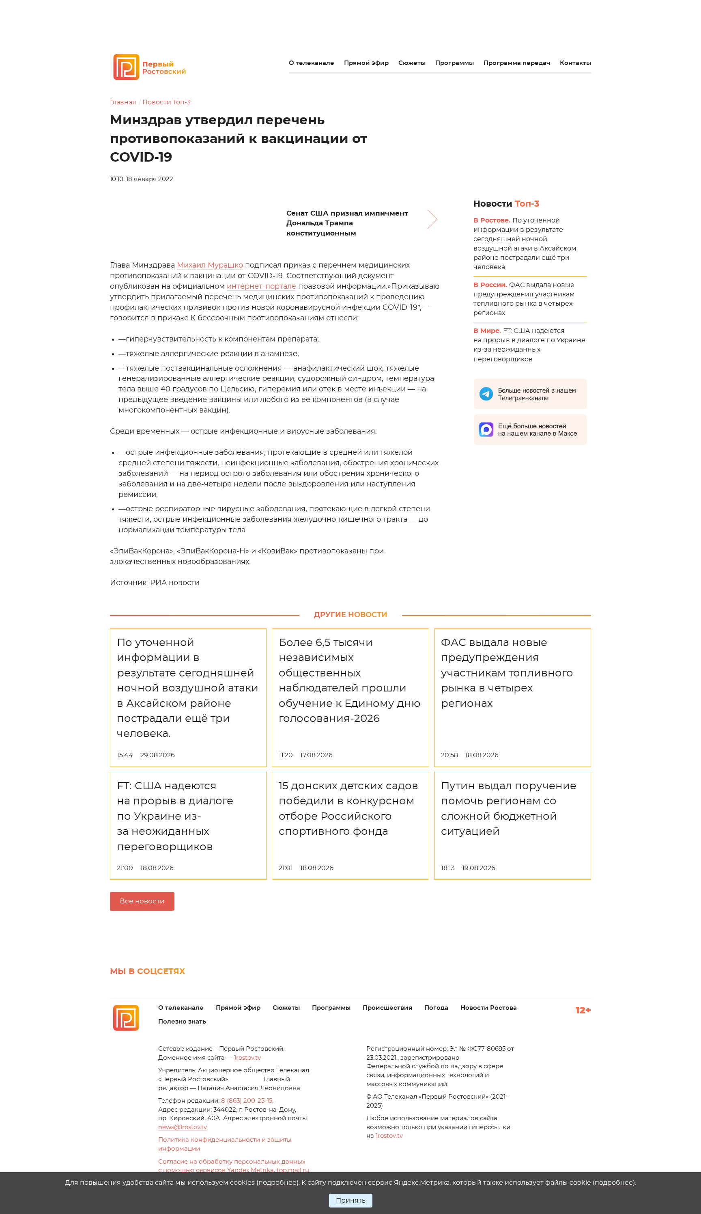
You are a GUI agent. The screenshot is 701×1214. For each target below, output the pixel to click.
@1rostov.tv (182, 1127)
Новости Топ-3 (166, 102)
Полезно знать (182, 1022)
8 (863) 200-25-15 (246, 1101)
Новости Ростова (488, 1008)
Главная (123, 102)
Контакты (575, 63)
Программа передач (517, 63)
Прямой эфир (366, 63)
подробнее (277, 1182)
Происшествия (387, 1008)
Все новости (142, 901)
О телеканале (311, 63)
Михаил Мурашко (210, 265)
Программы (454, 63)
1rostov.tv (247, 1058)
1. (389, 1136)
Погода (436, 1008)
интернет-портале (261, 286)
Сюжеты (412, 63)
